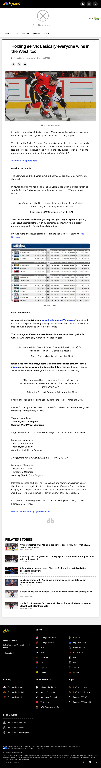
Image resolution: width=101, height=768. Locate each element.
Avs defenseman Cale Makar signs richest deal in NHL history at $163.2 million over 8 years (55, 546)
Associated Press (26, 550)
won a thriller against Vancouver (57, 320)
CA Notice (25, 748)
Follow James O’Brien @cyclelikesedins (30, 511)
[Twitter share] (19, 64)
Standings (26, 33)
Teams (6, 33)
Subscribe (8, 653)
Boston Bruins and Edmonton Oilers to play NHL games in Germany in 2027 (57, 591)
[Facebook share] (13, 64)
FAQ (34, 746)
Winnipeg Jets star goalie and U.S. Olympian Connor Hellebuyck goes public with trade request (57, 557)
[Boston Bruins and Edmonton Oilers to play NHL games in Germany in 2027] (11, 594)
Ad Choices (63, 746)
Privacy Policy (74, 746)
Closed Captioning (24, 746)
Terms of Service (37, 748)
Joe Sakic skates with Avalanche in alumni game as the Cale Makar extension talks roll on (53, 581)
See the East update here (24, 160)
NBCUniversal (17, 752)
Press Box (54, 746)
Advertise (6, 746)
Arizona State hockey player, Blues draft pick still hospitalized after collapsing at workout (53, 569)
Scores (16, 33)
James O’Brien (19, 58)
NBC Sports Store (43, 746)
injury (14, 367)
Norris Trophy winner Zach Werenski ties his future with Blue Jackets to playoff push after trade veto (55, 604)
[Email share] (25, 64)
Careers (14, 746)
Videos (46, 33)
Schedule (36, 33)
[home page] (12, 3)
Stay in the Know (10, 641)
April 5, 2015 (67, 212)
